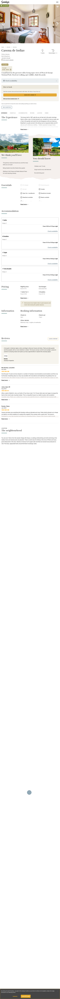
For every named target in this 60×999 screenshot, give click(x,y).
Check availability (53, 231)
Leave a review (53, 338)
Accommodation (23, 113)
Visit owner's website (8, 60)
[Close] (57, 991)
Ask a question (7, 107)
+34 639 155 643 (5, 58)
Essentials (13, 113)
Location (39, 113)
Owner (46, 113)
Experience (4, 113)
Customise (15, 996)
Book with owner (29, 95)
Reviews (32, 113)
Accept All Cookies (26, 996)
